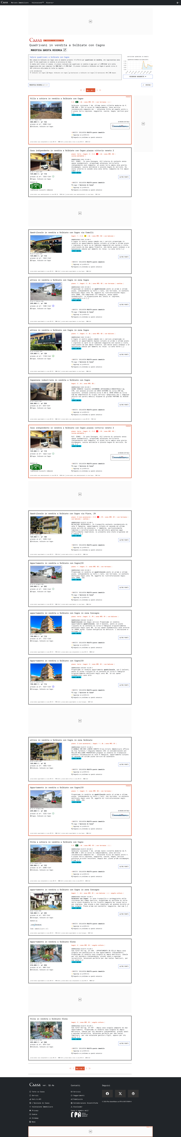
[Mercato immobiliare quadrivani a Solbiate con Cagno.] (138, 66)
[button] (178, 3)
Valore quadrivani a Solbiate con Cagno (49, 57)
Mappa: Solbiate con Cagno (58, 73)
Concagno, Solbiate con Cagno (42, 641)
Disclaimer (77, 1107)
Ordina (147, 85)
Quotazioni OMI (103, 73)
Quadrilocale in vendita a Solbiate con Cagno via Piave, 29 (63, 513)
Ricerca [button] (49, 3)
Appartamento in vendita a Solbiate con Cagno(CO (57, 563)
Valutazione (38, 2)
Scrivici (77, 1092)
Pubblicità (78, 1099)
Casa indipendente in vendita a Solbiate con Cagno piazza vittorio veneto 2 (72, 150)
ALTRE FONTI (124, 177)
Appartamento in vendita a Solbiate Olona (53, 941)
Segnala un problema (87, 137)
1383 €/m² (47, 306)
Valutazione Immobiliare (42, 1107)
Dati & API (36, 1099)
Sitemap (35, 1118)
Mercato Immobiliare (19, 3)
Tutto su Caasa (38, 1092)
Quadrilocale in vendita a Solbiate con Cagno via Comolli (62, 232)
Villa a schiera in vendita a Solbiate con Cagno (56, 98)
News (33, 1122)
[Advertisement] (90, 21)
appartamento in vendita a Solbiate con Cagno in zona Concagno (64, 613)
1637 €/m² (47, 687)
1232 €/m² (47, 589)
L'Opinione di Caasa (40, 1103)
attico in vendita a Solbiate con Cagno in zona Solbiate (61, 740)
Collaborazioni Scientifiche (85, 1103)
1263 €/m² (47, 177)
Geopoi (114, 73)
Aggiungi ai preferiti (81, 135)
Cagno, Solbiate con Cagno (41, 308)
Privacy (35, 1110)
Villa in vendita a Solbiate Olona (49, 1019)
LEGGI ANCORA (76, 115)
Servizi (35, 1095)
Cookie (34, 1114)
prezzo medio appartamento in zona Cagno (73, 271)
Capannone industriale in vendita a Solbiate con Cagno (60, 380)
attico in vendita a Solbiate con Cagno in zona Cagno (59, 280)
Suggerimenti (78, 1095)
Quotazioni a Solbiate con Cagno (82, 73)
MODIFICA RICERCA (47, 50)
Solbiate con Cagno (38, 73)
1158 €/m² (47, 356)
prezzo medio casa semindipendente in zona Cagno (80, 194)
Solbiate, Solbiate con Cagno (42, 768)
